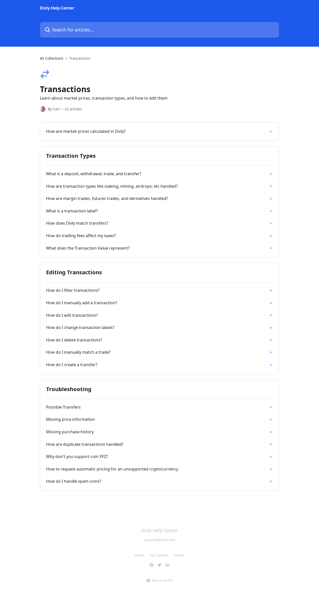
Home (139, 555)
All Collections (51, 58)
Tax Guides (159, 555)
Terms (179, 555)
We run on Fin (162, 580)
